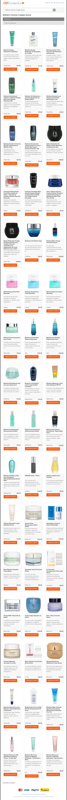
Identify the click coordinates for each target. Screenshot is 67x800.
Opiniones (30, 794)
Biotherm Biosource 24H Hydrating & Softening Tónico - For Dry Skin (11, 756)
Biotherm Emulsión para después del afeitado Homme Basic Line (53, 97)
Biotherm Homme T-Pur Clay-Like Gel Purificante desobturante (53, 51)
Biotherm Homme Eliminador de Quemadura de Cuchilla (32, 51)
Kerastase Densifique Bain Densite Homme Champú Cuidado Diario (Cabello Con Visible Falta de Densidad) (33, 195)
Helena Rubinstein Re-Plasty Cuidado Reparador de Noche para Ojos (54, 145)
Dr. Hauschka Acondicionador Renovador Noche (54, 571)
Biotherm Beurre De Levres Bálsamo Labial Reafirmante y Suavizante (12, 708)
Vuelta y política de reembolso (39, 794)
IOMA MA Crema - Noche (32, 475)
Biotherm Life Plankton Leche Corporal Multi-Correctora (32, 385)
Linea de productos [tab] (10, 23)
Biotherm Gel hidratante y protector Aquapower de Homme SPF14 (32, 97)
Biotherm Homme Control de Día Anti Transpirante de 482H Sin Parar (12, 145)
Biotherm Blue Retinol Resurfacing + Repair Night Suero (54, 431)
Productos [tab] (7, 19)
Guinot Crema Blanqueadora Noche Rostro (31, 525)
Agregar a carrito (10, 69)
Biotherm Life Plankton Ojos (33, 241)
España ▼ (51, 796)
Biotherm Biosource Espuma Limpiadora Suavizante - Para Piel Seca (54, 756)
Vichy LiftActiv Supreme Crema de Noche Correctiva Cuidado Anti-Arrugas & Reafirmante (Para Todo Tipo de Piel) (54, 195)
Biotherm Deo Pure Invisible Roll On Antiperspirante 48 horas (33, 708)
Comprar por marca (49, 2)
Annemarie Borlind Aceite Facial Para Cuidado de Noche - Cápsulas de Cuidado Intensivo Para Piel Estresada (12, 195)
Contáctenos (24, 794)
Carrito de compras (60, 2)
